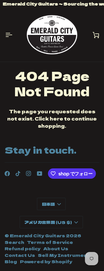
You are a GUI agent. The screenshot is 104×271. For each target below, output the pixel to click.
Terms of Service (50, 242)
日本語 (48, 204)
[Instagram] (28, 173)
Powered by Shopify (46, 261)
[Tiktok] (18, 173)
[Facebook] (7, 173)
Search (14, 242)
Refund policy (22, 248)
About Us (55, 248)
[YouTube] (39, 173)
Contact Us (20, 255)
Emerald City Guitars (37, 235)
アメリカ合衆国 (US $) (48, 222)
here (56, 118)
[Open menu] (13, 35)
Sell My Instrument (64, 255)
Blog (11, 261)
